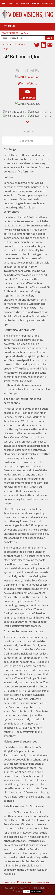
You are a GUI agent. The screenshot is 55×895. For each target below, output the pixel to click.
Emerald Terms (8, 882)
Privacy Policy (25, 882)
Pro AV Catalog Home (10, 33)
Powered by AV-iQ (43, 882)
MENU (11, 26)
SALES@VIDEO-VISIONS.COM (39, 3)
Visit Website (29, 83)
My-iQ (25, 33)
